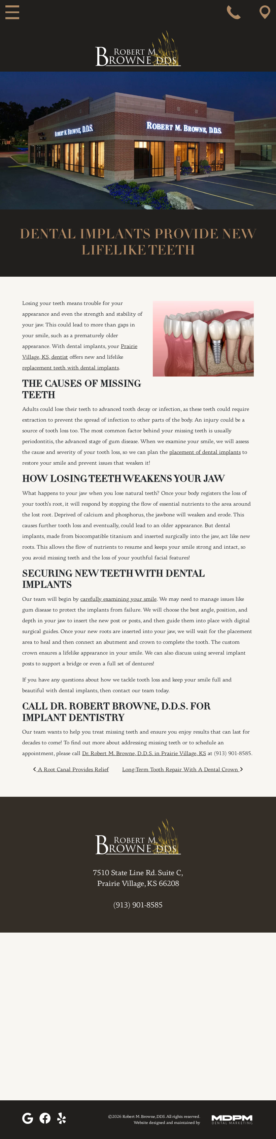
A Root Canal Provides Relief (72, 770)
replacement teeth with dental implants (70, 368)
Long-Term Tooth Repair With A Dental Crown (181, 770)
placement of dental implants (205, 452)
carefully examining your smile (118, 599)
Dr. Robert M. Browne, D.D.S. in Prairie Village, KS (144, 753)
